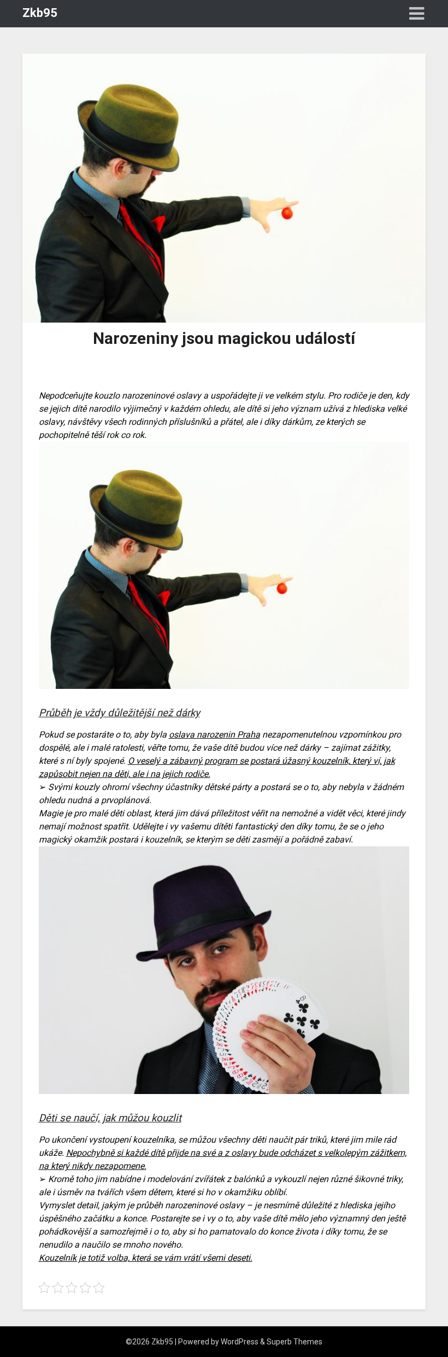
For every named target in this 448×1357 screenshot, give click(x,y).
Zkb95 (39, 13)
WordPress (239, 1341)
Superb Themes (294, 1341)
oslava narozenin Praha (214, 734)
